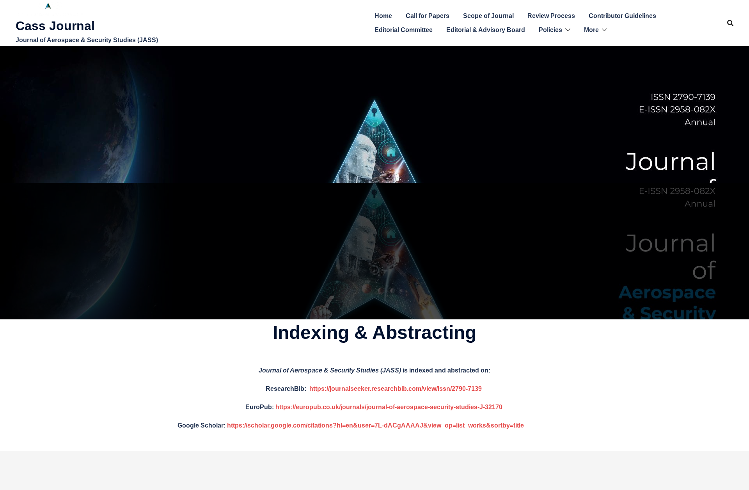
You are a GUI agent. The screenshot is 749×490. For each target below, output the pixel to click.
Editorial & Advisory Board (485, 30)
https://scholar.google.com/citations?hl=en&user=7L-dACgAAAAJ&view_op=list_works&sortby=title (375, 425)
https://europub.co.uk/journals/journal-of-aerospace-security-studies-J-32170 (388, 407)
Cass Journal (55, 26)
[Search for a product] (730, 23)
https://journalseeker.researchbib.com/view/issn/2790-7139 (396, 388)
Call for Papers (427, 15)
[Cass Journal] (50, 8)
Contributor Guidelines (622, 15)
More (591, 30)
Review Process (551, 15)
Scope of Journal (488, 15)
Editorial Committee (403, 30)
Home (383, 15)
